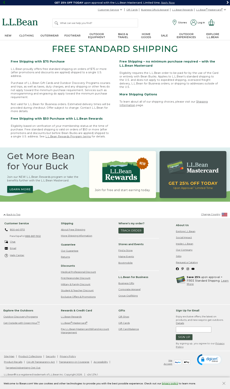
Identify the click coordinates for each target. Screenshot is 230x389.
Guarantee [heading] (68, 244)
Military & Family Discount (75, 284)
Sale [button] (164, 35)
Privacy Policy (68, 356)
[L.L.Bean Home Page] (21, 23)
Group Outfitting (128, 295)
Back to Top (13, 214)
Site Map (9, 356)
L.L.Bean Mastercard (74, 322)
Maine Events (126, 256)
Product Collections (30, 356)
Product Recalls (13, 361)
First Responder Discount (75, 278)
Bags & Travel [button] (123, 36)
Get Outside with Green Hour (21, 322)
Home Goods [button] (146, 36)
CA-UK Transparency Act (40, 361)
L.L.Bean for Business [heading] (133, 277)
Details (180, 323)
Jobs (178, 256)
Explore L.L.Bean (185, 231)
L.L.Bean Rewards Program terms (68, 136)
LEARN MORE (20, 189)
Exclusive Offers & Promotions (78, 296)
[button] (209, 359)
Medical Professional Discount (78, 271)
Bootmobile (125, 262)
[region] (115, 2)
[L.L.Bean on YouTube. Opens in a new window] (193, 268)
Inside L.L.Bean (184, 243)
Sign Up (184, 337)
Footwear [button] (72, 35)
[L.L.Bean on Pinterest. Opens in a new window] (182, 268)
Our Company (184, 249)
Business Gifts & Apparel (155, 9)
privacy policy (170, 383)
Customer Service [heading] (16, 223)
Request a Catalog (187, 262)
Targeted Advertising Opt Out (23, 367)
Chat (12, 241)
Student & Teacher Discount (77, 290)
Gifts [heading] (121, 310)
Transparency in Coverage (74, 361)
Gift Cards (132, 9)
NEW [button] (8, 35)
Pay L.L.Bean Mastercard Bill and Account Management (85, 331)
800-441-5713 (17, 229)
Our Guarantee (69, 250)
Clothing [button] (26, 35)
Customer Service (108, 9)
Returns (65, 256)
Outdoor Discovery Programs (20, 316)
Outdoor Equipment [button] (96, 36)
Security (51, 356)
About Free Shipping (73, 229)
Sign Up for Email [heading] (187, 310)
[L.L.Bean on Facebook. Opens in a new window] (177, 268)
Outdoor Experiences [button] (186, 36)
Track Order (131, 230)
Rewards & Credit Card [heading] (76, 310)
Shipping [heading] (67, 223)
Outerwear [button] (49, 35)
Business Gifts (126, 283)
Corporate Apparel (129, 289)
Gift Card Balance (128, 329)
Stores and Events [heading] (131, 244)
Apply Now (168, 2)
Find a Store (125, 250)
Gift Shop (123, 316)
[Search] (56, 23)
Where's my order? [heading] (131, 223)
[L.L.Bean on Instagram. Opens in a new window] (187, 268)
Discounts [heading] (68, 265)
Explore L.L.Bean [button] (212, 36)
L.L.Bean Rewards (182, 9)
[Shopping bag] (212, 22)
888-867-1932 (33, 236)
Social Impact (184, 237)
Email (13, 248)
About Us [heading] (182, 225)
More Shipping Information (76, 235)
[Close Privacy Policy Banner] (223, 384)
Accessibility (101, 361)
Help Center (17, 255)
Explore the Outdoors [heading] (18, 310)
